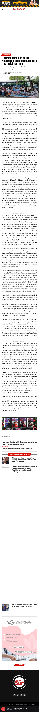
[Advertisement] (19, 33)
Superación (6, 436)
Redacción (7, 73)
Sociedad (28, 435)
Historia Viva (19, 435)
